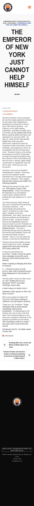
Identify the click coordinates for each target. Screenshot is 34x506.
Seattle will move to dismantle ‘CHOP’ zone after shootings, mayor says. (13, 283)
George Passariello (11, 111)
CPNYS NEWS (9, 336)
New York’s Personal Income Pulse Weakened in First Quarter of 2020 (16, 273)
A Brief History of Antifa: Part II (14, 288)
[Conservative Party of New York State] (8, 7)
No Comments (8, 114)
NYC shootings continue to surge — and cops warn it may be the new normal (16, 324)
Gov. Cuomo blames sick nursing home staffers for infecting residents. (16, 181)
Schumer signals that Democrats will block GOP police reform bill (15, 246)
